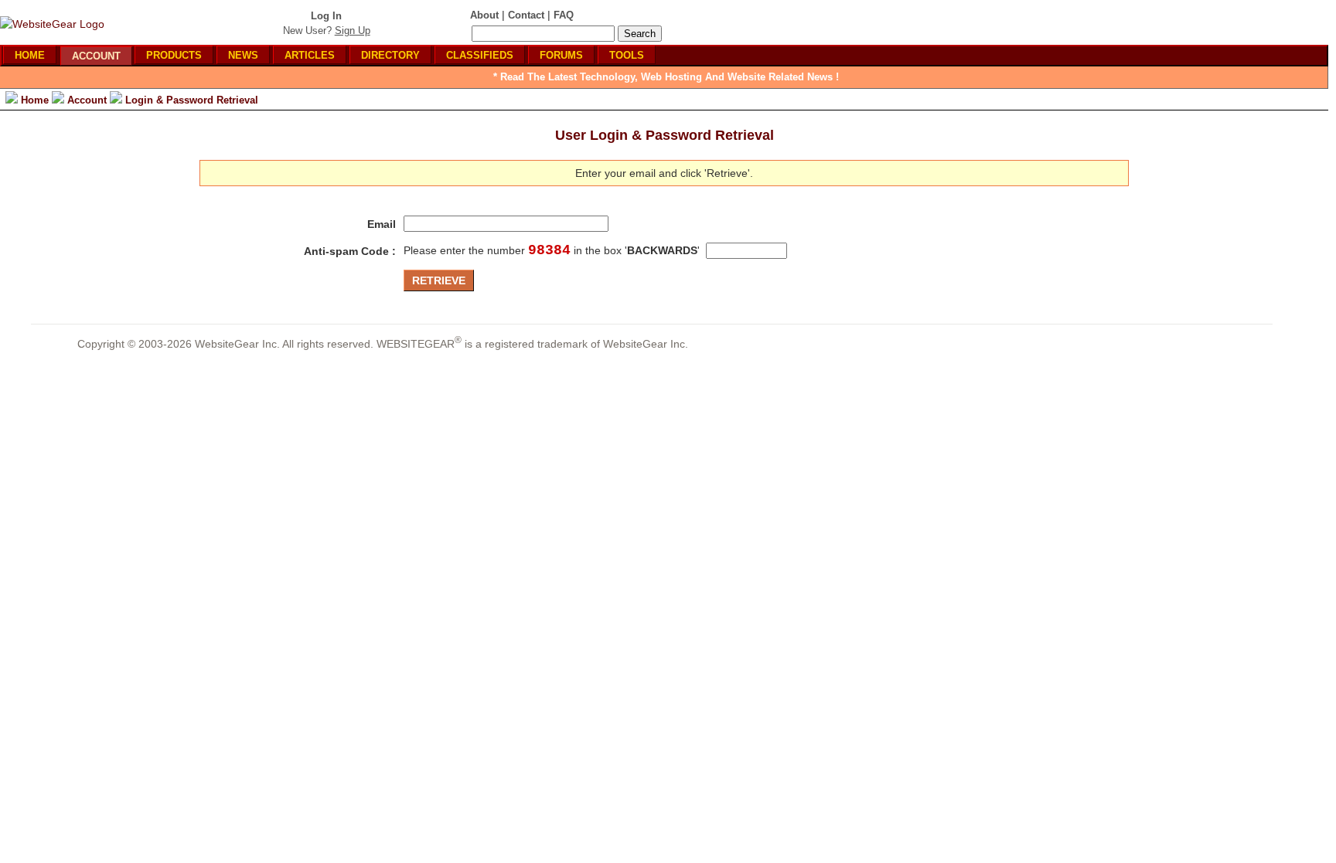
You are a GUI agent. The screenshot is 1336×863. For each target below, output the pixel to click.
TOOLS (626, 55)
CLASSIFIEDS (479, 55)
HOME (30, 55)
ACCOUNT (96, 56)
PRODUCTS (174, 55)
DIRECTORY (390, 55)
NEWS (243, 55)
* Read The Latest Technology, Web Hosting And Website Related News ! (666, 77)
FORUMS (561, 55)
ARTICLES (310, 55)
